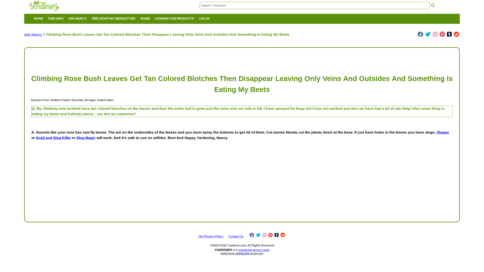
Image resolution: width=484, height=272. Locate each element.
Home (38, 18)
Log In (204, 18)
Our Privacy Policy (211, 236)
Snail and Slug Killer (53, 138)
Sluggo (443, 132)
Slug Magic (86, 138)
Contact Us (236, 236)
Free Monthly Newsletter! (113, 18)
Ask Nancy (33, 34)
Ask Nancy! (77, 18)
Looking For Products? (174, 18)
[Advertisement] (141, 59)
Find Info (56, 18)
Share (145, 18)
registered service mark (253, 250)
